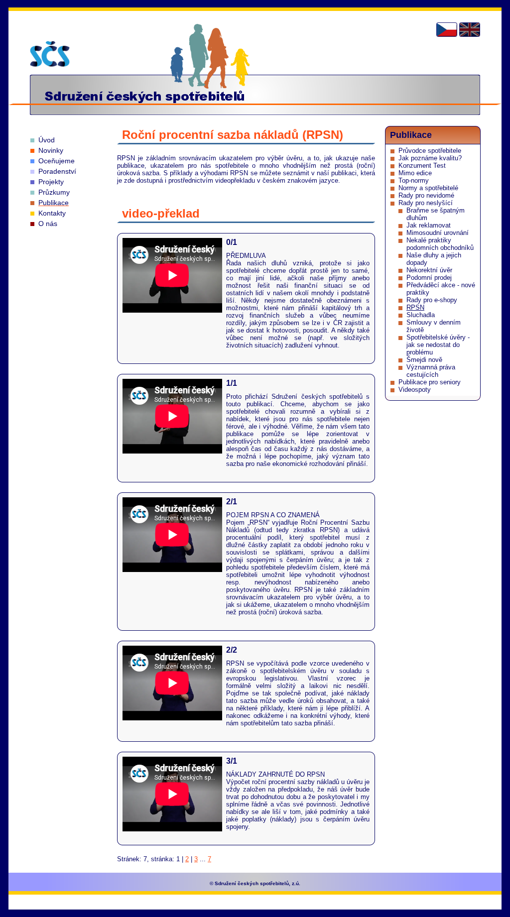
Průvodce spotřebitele (429, 150)
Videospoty (414, 389)
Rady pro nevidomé (426, 195)
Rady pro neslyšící (425, 203)
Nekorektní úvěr (429, 270)
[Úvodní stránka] (50, 54)
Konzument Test (422, 165)
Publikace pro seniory (429, 382)
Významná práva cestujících (430, 370)
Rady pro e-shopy (431, 300)
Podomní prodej (429, 277)
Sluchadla (420, 315)
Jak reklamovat (428, 225)
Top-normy (413, 180)
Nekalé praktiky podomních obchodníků (440, 243)
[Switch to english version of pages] (469, 29)
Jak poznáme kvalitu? (430, 158)
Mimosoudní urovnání (437, 232)
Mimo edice (415, 173)
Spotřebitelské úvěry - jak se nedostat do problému (438, 345)
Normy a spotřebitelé (428, 188)
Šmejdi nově (424, 359)
